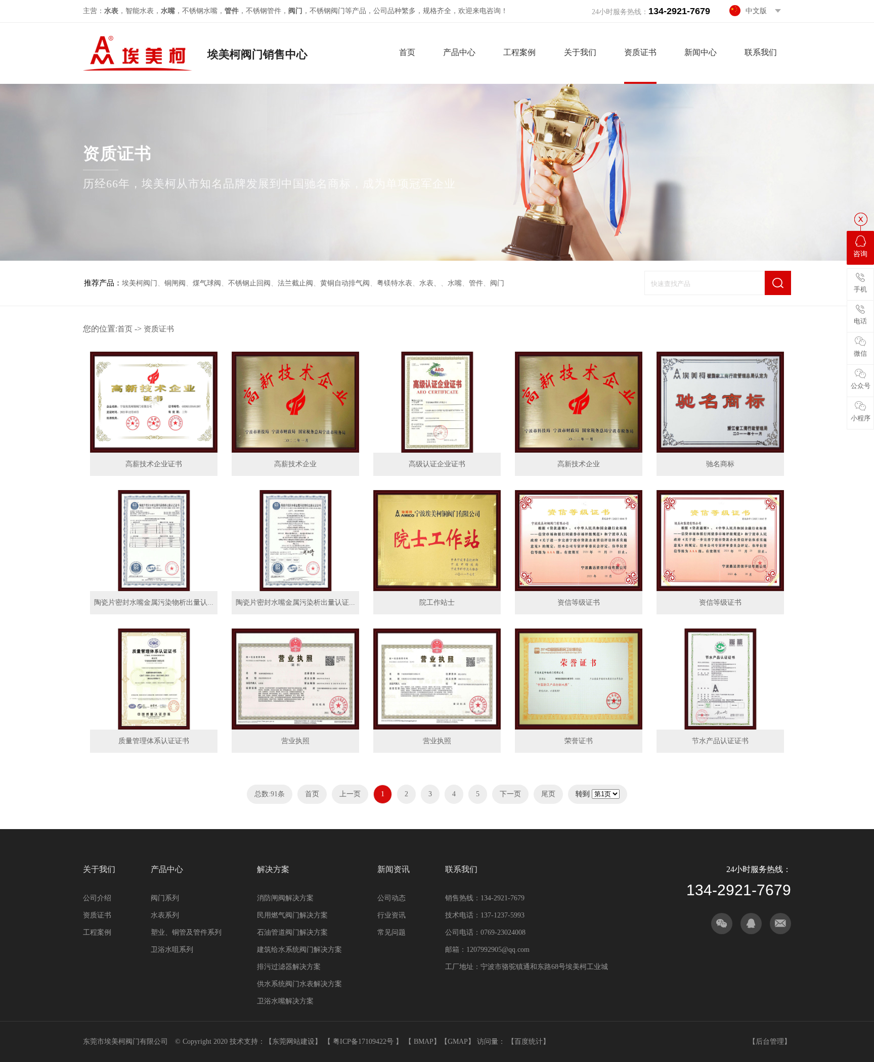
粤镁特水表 (394, 283)
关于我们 (580, 52)
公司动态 (391, 898)
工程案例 (519, 52)
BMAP (423, 1041)
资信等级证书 (578, 602)
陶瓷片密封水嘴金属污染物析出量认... (153, 602)
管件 (476, 283)
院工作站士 (437, 602)
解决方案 (273, 869)
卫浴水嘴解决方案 (285, 1001)
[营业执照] (295, 679)
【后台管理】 (770, 1041)
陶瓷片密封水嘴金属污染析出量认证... (295, 602)
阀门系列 (165, 898)
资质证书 (640, 52)
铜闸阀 (175, 283)
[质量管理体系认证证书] (153, 679)
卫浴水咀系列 (172, 949)
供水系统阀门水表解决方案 (299, 984)
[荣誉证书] (578, 679)
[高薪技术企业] (295, 402)
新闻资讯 (393, 869)
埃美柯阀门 (139, 283)
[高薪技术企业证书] (153, 402)
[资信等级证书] (578, 540)
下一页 (510, 794)
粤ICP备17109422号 (364, 1041)
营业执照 (295, 741)
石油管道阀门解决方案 (292, 932)
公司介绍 (97, 898)
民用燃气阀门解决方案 (292, 915)
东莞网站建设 (293, 1041)
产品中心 (459, 52)
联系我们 (761, 52)
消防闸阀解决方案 (285, 898)
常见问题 (391, 932)
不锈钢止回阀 (249, 283)
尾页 (548, 794)
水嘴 (455, 283)
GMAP (458, 1041)
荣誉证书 (578, 741)
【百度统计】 (528, 1041)
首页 (407, 52)
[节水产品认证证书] (720, 679)
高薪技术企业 (295, 464)
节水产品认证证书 (720, 741)
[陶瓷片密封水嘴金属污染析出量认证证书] (295, 540)
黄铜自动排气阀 (345, 283)
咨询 (860, 254)
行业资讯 (391, 915)
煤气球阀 (207, 283)
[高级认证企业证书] (437, 402)
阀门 (497, 283)
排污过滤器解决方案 (289, 967)
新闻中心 (700, 52)
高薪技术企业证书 (153, 464)
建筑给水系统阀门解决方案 (299, 949)
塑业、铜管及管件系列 (186, 932)
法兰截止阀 (295, 283)
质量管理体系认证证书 (153, 741)
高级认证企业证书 (437, 464)
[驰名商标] (720, 402)
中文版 (756, 11)
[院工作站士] (437, 540)
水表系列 (165, 915)
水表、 (430, 283)
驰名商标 (720, 464)
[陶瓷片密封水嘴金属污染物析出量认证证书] (153, 540)
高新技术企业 (578, 464)
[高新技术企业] (578, 402)
